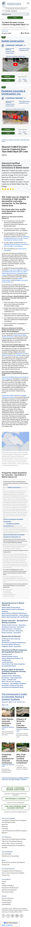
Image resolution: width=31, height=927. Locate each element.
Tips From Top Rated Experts (12, 841)
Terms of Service (7, 898)
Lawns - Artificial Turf (9, 679)
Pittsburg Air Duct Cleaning (11, 639)
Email (8, 80)
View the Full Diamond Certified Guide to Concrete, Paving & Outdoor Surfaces (15, 778)
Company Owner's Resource (12, 871)
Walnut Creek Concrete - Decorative (14, 625)
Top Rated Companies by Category (14, 820)
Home (4, 881)
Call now (7, 76)
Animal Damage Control (10, 656)
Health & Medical (8, 885)
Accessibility (6, 904)
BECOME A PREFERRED (15, 789)
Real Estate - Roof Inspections (12, 678)
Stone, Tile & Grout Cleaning (11, 681)
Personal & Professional (10, 888)
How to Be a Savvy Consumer (12, 843)
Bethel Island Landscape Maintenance (14, 613)
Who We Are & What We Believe (13, 862)
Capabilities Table (23, 50)
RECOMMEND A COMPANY (15, 799)
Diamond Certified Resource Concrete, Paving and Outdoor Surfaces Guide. (16, 238)
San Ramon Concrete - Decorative (13, 627)
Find (15, 17)
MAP (20, 79)
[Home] (3, 4)
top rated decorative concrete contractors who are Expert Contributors (16, 244)
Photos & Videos (10, 53)
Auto (3, 883)
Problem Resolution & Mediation (13, 845)
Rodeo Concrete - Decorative (11, 629)
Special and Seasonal (9, 890)
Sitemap (5, 826)
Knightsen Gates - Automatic (11, 646)
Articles (4, 847)
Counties (5, 828)
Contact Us (6, 864)
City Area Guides (8, 892)
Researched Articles (24, 48)
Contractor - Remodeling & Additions (14, 683)
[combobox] (17, 11)
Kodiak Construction (14, 487)
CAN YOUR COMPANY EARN (15, 807)
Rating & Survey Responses (10, 49)
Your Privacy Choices (12, 922)
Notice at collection (7, 925)
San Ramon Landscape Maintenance (14, 642)
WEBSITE (24, 79)
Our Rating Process (8, 822)
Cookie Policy (6, 902)
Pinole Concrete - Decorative (11, 632)
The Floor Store (7, 654)
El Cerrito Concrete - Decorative (12, 630)
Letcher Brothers (7, 662)
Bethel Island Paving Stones (11, 607)
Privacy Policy (7, 900)
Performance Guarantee (10, 856)
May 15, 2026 (7, 33)
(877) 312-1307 (18, 912)
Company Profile (10, 51)
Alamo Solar (6, 640)
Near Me (5, 824)
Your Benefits (6, 854)
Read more (5, 31)
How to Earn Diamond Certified (13, 873)
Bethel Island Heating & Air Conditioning (15, 617)
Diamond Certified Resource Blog (14, 839)
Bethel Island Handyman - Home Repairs (15, 615)
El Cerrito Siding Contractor (11, 644)
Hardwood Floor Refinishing (11, 676)
